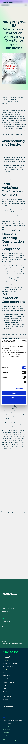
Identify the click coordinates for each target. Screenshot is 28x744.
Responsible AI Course (8, 608)
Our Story (5, 699)
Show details (19, 388)
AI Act (4, 688)
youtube (17, 740)
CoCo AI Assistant (7, 675)
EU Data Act (6, 691)
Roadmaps (5, 678)
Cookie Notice (5, 624)
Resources (4, 614)
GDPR (4, 686)
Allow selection (14, 397)
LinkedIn (4, 638)
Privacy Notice (6, 621)
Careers (5, 702)
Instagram (12, 638)
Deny (14, 402)
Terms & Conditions (7, 726)
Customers (6, 710)
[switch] (24, 372)
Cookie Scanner (6, 611)
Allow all (14, 393)
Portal (4, 672)
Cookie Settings (6, 627)
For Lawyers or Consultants (10, 663)
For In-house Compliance (9, 666)
